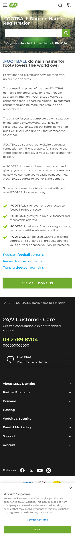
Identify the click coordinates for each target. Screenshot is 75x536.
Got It (37, 529)
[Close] (71, 488)
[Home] (5, 303)
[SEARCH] (66, 33)
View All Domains (37, 283)
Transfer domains (23, 267)
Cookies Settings (37, 519)
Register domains (23, 254)
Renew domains (22, 261)
